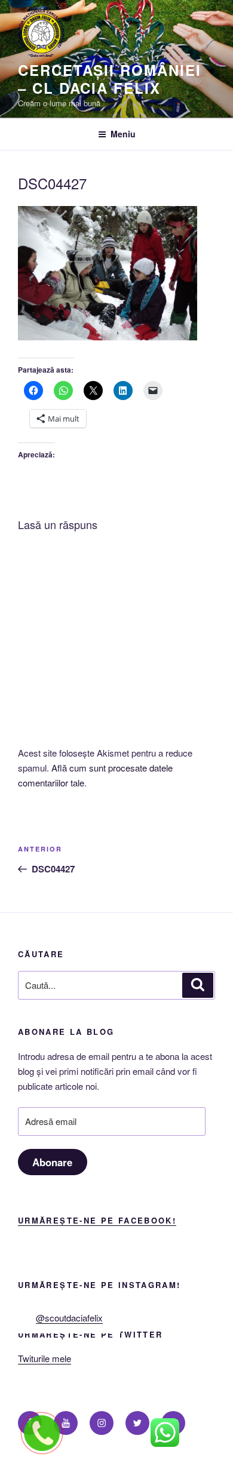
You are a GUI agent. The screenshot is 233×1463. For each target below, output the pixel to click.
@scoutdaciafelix (69, 1317)
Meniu (123, 134)
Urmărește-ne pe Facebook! (97, 1220)
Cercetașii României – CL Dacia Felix (109, 79)
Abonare (52, 1162)
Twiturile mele (44, 1358)
